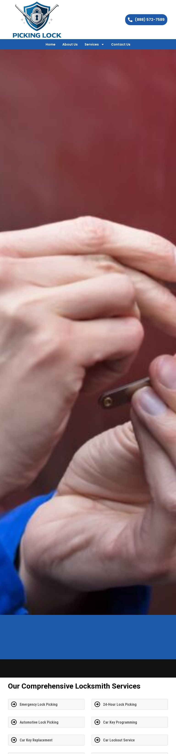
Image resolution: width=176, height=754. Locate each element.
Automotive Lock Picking (39, 722)
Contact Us (120, 44)
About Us (70, 44)
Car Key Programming (120, 722)
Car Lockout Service (119, 740)
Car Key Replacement (36, 740)
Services (92, 44)
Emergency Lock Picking (39, 704)
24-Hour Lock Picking (120, 704)
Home (50, 44)
